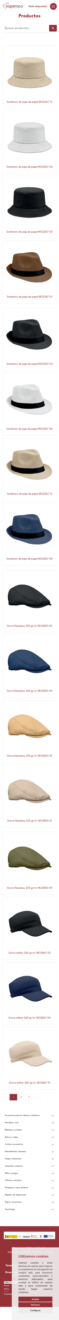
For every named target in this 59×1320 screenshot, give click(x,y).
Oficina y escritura (13, 1180)
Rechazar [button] (35, 1305)
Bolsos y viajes (11, 1137)
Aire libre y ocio (12, 1123)
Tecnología (10, 1209)
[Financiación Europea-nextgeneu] (29, 1235)
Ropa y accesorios (13, 1202)
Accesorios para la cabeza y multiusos (22, 1115)
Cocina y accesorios (14, 1144)
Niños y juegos (11, 1173)
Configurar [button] (35, 1310)
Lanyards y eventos (14, 1166)
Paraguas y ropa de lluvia (16, 1188)
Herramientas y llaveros (15, 1152)
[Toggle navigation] (53, 6)
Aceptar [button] (35, 1299)
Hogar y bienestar (13, 1159)
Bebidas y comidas (13, 1130)
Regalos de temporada (15, 1195)
